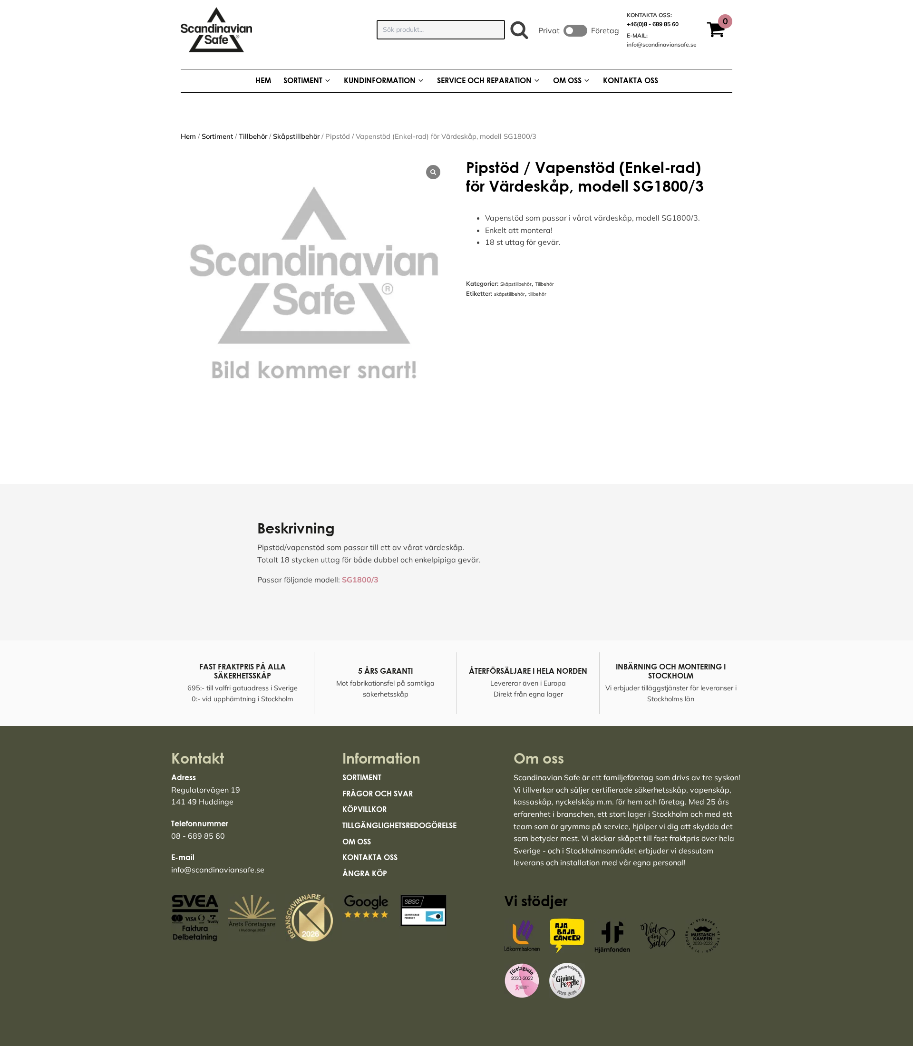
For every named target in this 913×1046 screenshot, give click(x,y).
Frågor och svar (377, 793)
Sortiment (217, 136)
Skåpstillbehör (296, 136)
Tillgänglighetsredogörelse (399, 825)
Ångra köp (364, 873)
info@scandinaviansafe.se (662, 44)
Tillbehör (253, 136)
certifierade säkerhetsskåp (639, 789)
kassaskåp (533, 801)
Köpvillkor (364, 809)
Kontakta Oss (370, 857)
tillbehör (537, 294)
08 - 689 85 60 (198, 836)
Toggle (575, 31)
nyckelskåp (575, 801)
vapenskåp (709, 789)
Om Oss (356, 841)
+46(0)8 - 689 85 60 (653, 24)
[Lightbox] (433, 172)
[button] (719, 30)
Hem (188, 136)
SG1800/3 (360, 579)
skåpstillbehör (509, 294)
